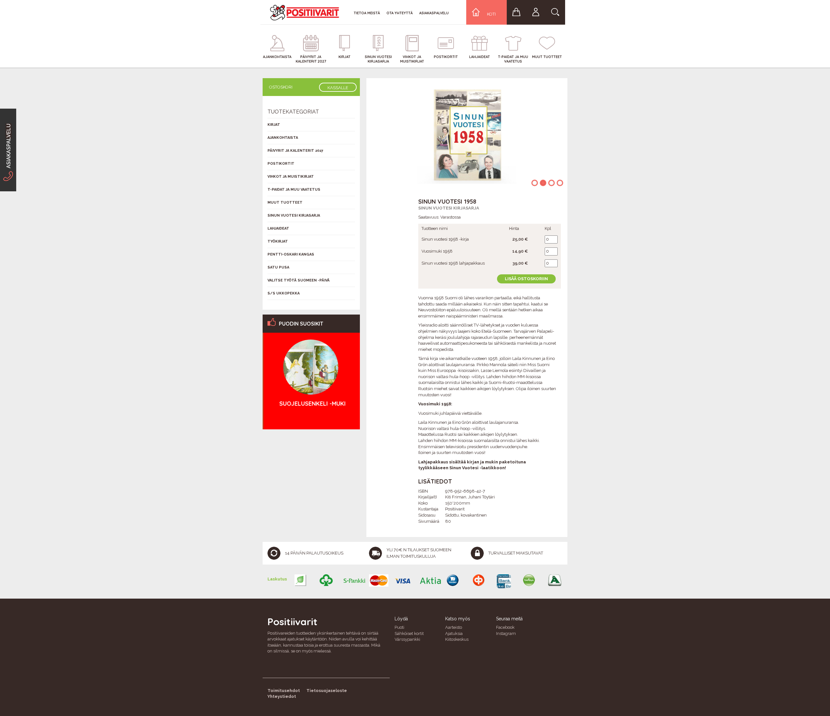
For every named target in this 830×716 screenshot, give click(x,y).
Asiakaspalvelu (434, 13)
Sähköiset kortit (409, 633)
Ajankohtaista (282, 138)
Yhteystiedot (281, 696)
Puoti (399, 627)
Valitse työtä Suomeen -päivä (298, 280)
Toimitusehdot (283, 690)
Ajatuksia (454, 633)
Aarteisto (453, 627)
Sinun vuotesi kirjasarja (448, 208)
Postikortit (280, 163)
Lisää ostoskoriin (526, 278)
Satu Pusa (278, 267)
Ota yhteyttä (399, 13)
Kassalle (337, 87)
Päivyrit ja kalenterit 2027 (295, 151)
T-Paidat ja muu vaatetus (293, 189)
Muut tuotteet (284, 202)
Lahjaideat (278, 228)
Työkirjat (277, 241)
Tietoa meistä (367, 13)
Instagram (506, 633)
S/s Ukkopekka (283, 293)
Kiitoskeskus (456, 639)
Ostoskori (280, 87)
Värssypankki (407, 639)
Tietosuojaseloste (326, 690)
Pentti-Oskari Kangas (290, 254)
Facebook (505, 627)
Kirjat (273, 125)
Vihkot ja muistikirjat (290, 176)
